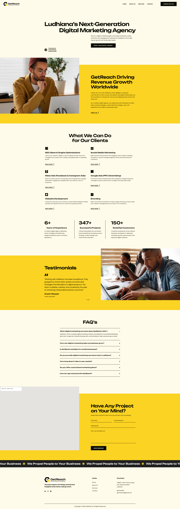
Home (124, 4)
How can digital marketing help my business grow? (82, 343)
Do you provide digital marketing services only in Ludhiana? (85, 355)
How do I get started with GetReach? (76, 373)
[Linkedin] (50, 491)
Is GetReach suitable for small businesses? (78, 349)
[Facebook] (45, 491)
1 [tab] (86, 299)
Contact (150, 4)
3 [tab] (89, 299)
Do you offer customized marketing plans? (78, 367)
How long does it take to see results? (76, 361)
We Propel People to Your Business (40, 463)
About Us (132, 4)
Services (141, 4)
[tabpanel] (67, 287)
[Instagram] (48, 491)
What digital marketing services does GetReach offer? (84, 331)
